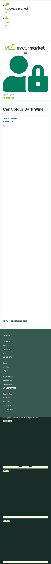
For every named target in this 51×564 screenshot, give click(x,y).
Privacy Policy (8, 377)
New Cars (6, 398)
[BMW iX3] (25, 222)
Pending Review (10, 119)
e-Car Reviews (8, 409)
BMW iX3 (8, 121)
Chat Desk (6, 350)
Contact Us (6, 342)
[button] (25, 53)
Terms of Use (7, 380)
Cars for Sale (7, 394)
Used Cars (6, 402)
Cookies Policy (8, 384)
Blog (4, 353)
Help (4, 346)
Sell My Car (7, 406)
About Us (6, 367)
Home (5, 363)
